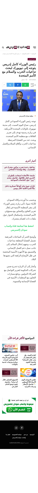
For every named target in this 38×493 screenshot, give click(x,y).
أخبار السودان (25, 53)
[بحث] (3, 47)
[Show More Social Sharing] (4, 85)
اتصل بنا (8, 434)
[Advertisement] (19, 22)
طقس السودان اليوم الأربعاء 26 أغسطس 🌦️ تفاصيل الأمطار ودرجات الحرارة (29, 383)
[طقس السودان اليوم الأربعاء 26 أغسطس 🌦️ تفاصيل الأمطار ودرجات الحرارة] (28, 372)
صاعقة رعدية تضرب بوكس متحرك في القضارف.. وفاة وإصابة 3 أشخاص (19, 168)
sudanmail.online (14, 443)
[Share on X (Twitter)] (10, 85)
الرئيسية (33, 53)
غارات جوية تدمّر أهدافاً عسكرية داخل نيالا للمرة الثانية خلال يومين (20, 187)
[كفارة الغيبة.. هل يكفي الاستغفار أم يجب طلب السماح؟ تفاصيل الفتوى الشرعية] (28, 348)
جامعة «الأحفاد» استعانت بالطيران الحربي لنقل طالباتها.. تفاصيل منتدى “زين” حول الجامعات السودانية (21, 177)
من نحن (26, 434)
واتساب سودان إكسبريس (19, 437)
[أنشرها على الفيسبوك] (17, 85)
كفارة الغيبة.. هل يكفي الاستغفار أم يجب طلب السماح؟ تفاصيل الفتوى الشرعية (29, 359)
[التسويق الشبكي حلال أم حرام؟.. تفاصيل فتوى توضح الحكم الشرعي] (10, 372)
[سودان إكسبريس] (18, 47)
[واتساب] (25, 85)
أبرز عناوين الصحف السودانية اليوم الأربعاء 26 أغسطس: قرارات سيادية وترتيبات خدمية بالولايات (10, 359)
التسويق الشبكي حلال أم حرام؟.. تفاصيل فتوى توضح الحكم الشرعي (10, 383)
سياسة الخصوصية (17, 434)
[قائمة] (34, 47)
